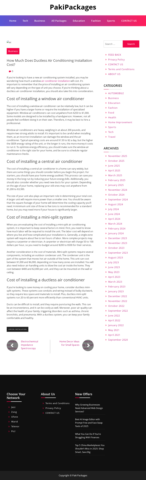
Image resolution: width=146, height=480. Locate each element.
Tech (25, 20)
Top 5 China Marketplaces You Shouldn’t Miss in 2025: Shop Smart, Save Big (90, 448)
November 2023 (117, 243)
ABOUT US (114, 74)
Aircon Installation (17, 329)
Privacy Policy (116, 59)
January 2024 (116, 233)
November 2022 (117, 301)
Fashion (96, 20)
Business (39, 20)
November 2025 (117, 156)
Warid (14, 421)
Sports (111, 20)
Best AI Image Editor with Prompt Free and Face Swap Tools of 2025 (89, 423)
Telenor (15, 426)
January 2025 (116, 185)
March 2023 (115, 281)
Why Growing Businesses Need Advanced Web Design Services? (89, 408)
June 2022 (114, 315)
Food (111, 112)
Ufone (14, 416)
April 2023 (114, 276)
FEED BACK (114, 54)
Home (12, 20)
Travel (111, 136)
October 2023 (116, 247)
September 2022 (118, 310)
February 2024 (116, 228)
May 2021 (113, 330)
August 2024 (115, 204)
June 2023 (114, 267)
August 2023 (115, 257)
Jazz (13, 407)
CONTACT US (129, 20)
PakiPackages (73, 7)
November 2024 (117, 189)
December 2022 (117, 296)
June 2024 (114, 214)
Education (79, 20)
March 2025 (115, 175)
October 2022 (116, 305)
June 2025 (114, 165)
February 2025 (116, 180)
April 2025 (114, 170)
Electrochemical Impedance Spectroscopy (29, 345)
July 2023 (113, 262)
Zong (14, 411)
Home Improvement (120, 122)
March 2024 (115, 223)
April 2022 (114, 320)
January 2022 (116, 325)
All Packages (59, 20)
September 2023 (118, 252)
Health (112, 117)
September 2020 (118, 339)
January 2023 (116, 291)
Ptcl (13, 431)
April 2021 (114, 334)
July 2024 (113, 209)
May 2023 (113, 272)
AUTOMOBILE (116, 93)
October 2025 (116, 160)
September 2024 (118, 199)
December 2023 (117, 238)
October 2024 (116, 194)
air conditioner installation (55, 80)
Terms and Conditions (121, 69)
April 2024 (114, 218)
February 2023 (116, 286)
